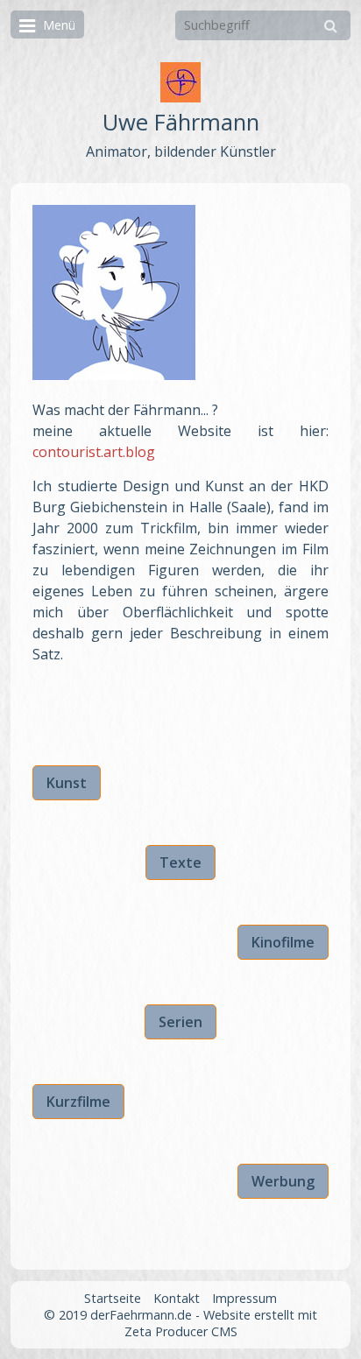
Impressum (244, 1298)
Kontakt (176, 1298)
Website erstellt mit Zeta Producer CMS (221, 1323)
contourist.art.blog (93, 451)
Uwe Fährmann (181, 122)
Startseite (112, 1298)
